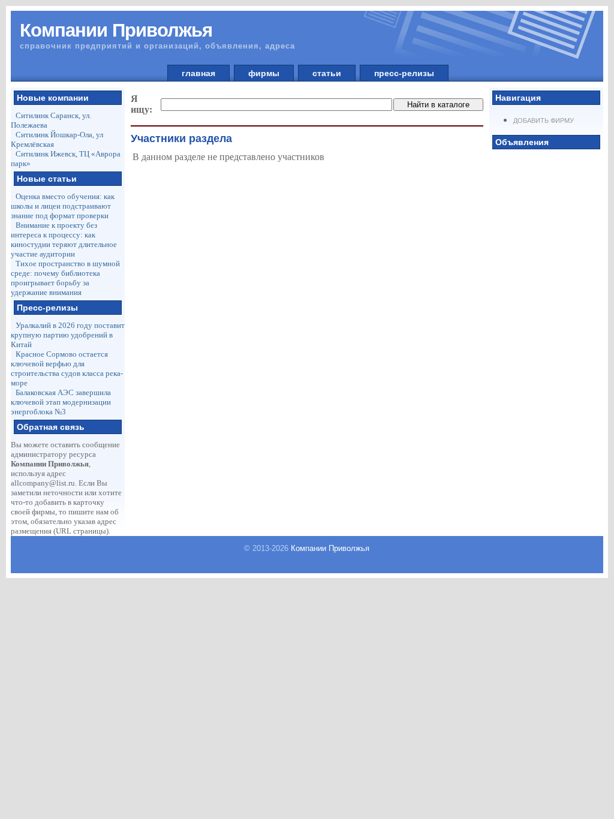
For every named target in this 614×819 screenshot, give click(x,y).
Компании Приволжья (330, 548)
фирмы (263, 73)
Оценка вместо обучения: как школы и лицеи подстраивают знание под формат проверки (63, 206)
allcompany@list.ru (43, 482)
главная (198, 73)
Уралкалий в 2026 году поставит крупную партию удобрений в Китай (68, 335)
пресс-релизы (404, 73)
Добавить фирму (543, 120)
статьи (327, 73)
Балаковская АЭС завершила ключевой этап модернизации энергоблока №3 (61, 402)
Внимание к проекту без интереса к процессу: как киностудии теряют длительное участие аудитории (64, 239)
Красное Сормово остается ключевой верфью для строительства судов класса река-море (67, 368)
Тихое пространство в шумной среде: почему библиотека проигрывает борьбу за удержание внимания (65, 278)
